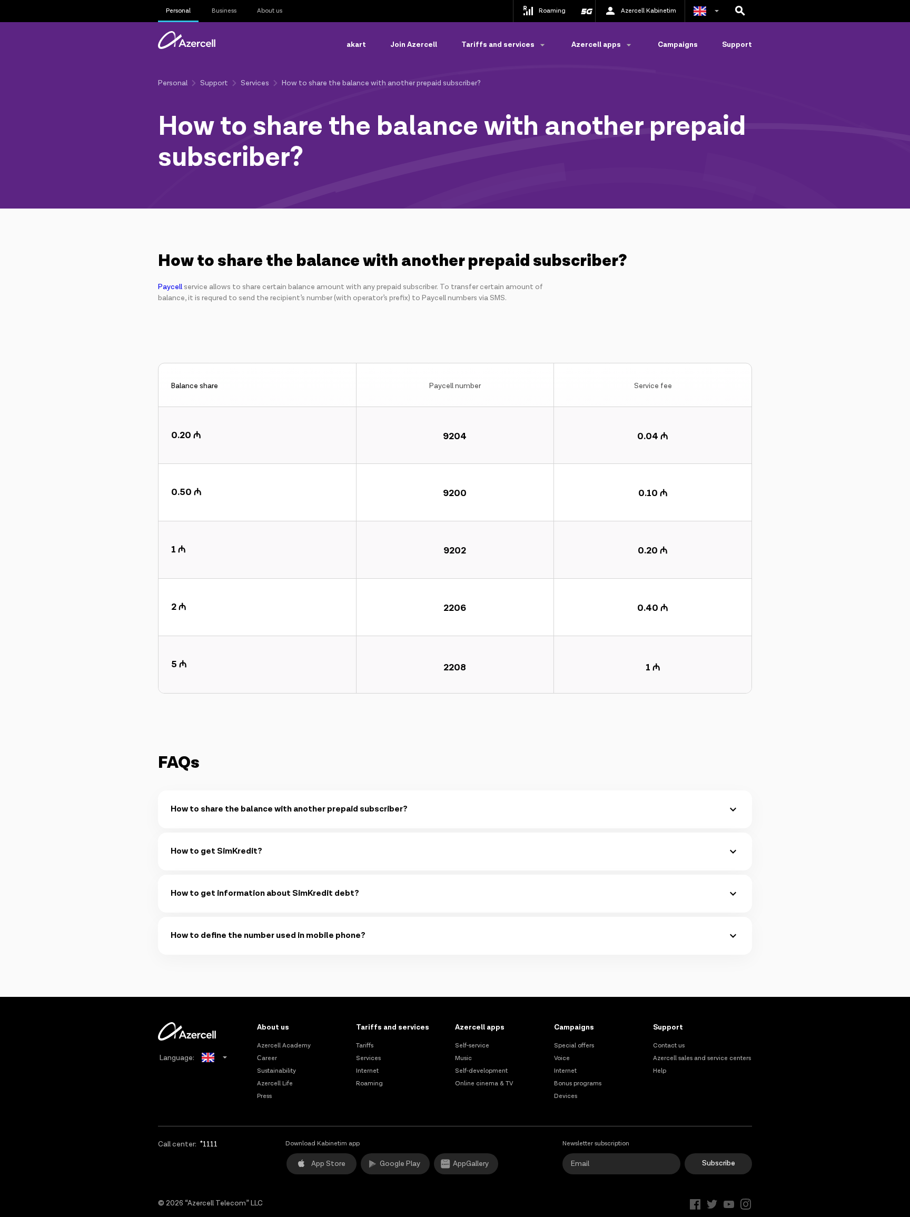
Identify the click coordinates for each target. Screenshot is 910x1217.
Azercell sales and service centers (702, 1058)
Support (737, 45)
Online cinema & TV (484, 1083)
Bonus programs (577, 1083)
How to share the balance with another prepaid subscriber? (289, 809)
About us (269, 11)
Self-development (481, 1071)
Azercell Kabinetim (648, 11)
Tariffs (364, 1046)
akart (356, 45)
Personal (178, 11)
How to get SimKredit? (216, 851)
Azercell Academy (284, 1046)
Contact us (669, 1046)
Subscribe (718, 1163)
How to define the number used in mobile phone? (268, 935)
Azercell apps (480, 1027)
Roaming (369, 1083)
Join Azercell (413, 45)
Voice (562, 1058)
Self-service (472, 1046)
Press (264, 1096)
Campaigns (678, 45)
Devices (565, 1096)
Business (224, 11)
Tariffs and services (392, 1027)
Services (255, 83)
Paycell (170, 287)
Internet (367, 1071)
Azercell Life (275, 1083)
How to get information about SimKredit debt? (265, 893)
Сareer (267, 1058)
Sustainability (276, 1071)
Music (463, 1058)
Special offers (574, 1046)
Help (659, 1071)
